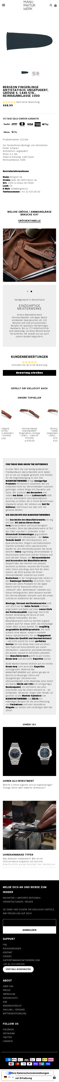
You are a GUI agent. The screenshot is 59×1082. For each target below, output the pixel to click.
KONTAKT (7, 952)
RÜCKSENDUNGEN (12, 948)
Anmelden (29, 930)
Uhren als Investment (18, 781)
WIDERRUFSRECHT (12, 1006)
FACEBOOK (8, 1029)
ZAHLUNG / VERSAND (14, 1010)
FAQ (5, 945)
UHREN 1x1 (29, 724)
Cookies (7, 956)
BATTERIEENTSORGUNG (14, 1013)
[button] (9, 102)
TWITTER (7, 1037)
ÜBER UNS (8, 986)
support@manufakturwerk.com (21, 960)
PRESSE (7, 990)
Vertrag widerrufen (18, 969)
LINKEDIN (8, 1041)
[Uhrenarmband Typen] (29, 825)
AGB (5, 1002)
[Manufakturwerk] (29, 5)
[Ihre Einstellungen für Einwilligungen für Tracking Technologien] (54, 1077)
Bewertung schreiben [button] (29, 372)
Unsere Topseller (29, 397)
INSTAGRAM (9, 1033)
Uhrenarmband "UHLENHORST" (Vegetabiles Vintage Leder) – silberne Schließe (29, 433)
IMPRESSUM (9, 994)
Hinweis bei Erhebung (18, 1078)
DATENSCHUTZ (10, 998)
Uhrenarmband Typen (18, 854)
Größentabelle (29, 220)
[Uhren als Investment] (29, 751)
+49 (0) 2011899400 (14, 964)
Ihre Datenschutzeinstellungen (30, 1073)
